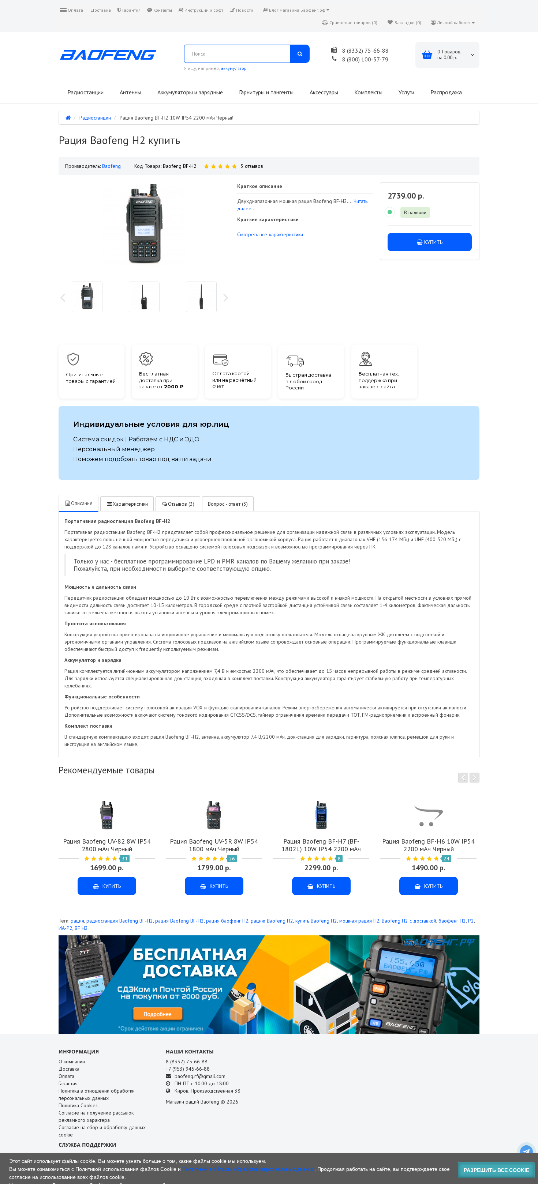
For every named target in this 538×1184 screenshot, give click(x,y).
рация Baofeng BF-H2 (179, 920)
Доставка (100, 10)
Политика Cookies (78, 1105)
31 (125, 858)
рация (77, 920)
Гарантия (131, 10)
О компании (72, 1061)
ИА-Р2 (65, 928)
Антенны (129, 92)
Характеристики (130, 504)
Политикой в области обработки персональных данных (248, 1169)
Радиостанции (85, 92)
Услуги (405, 92)
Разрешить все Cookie (496, 1170)
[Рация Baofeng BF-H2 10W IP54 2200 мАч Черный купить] (87, 297)
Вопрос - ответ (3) (228, 504)
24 (446, 858)
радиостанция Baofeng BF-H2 (119, 920)
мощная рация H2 (359, 920)
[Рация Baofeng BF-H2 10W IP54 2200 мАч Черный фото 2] (201, 297)
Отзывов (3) (181, 504)
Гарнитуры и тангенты (266, 92)
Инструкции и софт (203, 10)
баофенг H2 (452, 920)
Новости (244, 10)
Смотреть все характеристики (270, 234)
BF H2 (81, 928)
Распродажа (445, 92)
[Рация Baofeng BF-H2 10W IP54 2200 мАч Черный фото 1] (144, 297)
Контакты (162, 10)
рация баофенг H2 (227, 920)
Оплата (75, 10)
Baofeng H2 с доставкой (409, 920)
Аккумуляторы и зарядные (189, 92)
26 (232, 858)
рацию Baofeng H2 (272, 920)
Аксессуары (323, 92)
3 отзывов (251, 166)
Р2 (471, 920)
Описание (82, 503)
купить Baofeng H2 (316, 920)
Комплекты (367, 92)
